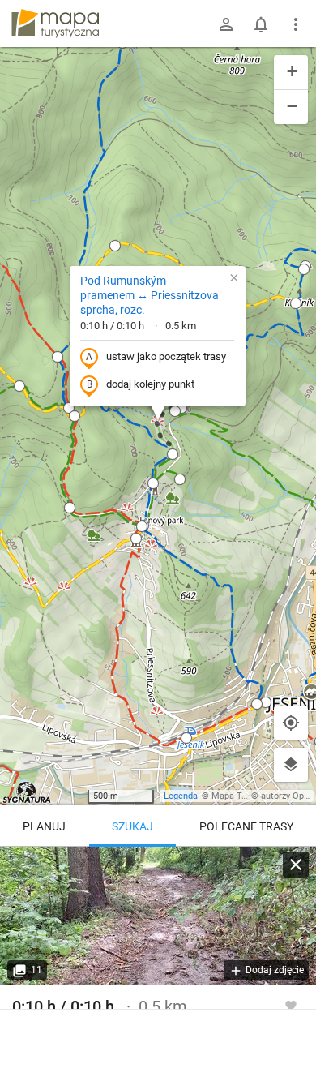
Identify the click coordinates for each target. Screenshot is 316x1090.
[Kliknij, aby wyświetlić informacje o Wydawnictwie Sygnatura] (27, 792)
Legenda (181, 796)
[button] (69, 408)
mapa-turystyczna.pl (55, 23)
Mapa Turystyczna (247, 796)
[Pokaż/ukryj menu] (296, 24)
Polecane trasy (246, 826)
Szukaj (132, 826)
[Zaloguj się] (226, 24)
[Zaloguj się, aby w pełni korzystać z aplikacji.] (291, 1004)
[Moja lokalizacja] (291, 723)
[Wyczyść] (296, 865)
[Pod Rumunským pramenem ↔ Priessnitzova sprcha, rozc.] (158, 916)
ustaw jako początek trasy (166, 356)
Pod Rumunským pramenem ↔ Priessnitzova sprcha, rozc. (149, 295)
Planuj (44, 826)
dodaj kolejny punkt (150, 384)
